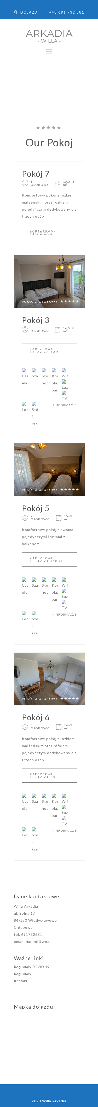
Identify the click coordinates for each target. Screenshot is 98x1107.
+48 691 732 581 (66, 12)
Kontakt (20, 981)
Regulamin (22, 974)
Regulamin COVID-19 (31, 967)
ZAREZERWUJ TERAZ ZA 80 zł (45, 350)
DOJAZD (29, 12)
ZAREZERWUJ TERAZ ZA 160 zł (46, 559)
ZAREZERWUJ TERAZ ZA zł (43, 232)
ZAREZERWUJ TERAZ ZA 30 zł (45, 775)
